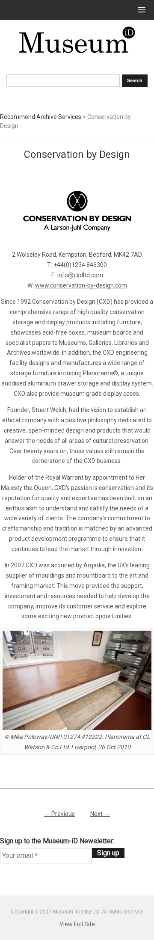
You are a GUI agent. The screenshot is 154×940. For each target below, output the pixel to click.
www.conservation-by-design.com (81, 285)
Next (100, 813)
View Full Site (77, 924)
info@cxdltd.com (80, 275)
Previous (59, 813)
